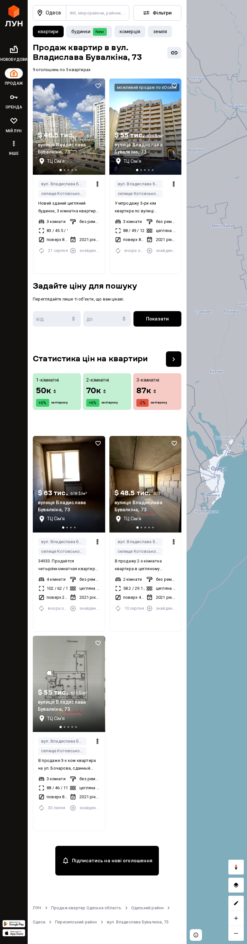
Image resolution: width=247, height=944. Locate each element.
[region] (217, 472)
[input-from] (57, 319)
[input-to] (107, 319)
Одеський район (147, 907)
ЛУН (37, 907)
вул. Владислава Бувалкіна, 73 (64, 183)
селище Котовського (62, 193)
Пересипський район (76, 922)
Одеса (39, 922)
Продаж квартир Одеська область (86, 907)
